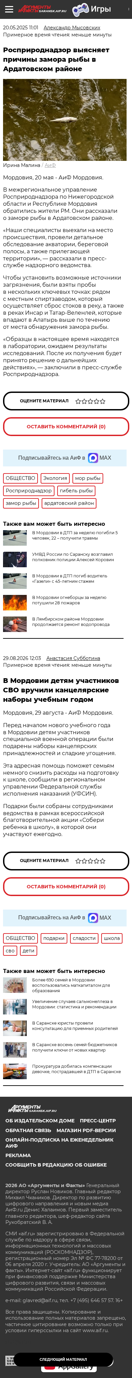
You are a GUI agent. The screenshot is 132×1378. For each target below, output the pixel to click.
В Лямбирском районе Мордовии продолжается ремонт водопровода (71, 621)
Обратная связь (28, 1130)
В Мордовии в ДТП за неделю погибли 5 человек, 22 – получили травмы (75, 535)
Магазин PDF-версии (86, 1130)
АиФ (50, 165)
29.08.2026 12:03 (22, 658)
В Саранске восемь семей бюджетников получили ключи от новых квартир (74, 1047)
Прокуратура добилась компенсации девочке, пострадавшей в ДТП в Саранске (76, 1069)
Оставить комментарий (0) (66, 427)
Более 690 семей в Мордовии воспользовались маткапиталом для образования (71, 985)
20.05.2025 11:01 (20, 28)
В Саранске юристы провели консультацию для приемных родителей (75, 1026)
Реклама (18, 1155)
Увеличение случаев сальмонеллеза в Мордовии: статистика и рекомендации (74, 1004)
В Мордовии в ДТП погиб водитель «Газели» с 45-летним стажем (69, 578)
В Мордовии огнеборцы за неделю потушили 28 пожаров (69, 600)
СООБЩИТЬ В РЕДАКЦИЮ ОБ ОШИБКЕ (56, 1165)
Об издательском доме (39, 1121)
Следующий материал (63, 1359)
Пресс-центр (98, 1121)
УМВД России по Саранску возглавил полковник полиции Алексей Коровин (73, 557)
